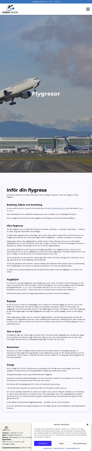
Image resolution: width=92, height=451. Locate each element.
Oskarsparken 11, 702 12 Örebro (20, 437)
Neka (61, 443)
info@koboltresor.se (39, 2)
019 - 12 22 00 (55, 2)
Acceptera (42, 443)
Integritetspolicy (58, 448)
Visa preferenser (80, 443)
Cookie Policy (47, 448)
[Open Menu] (88, 9)
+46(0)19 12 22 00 (16, 433)
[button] (87, 424)
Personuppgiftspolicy (73, 448)
